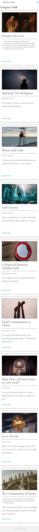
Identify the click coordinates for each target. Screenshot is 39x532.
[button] (37, 2)
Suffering (17, 49)
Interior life (7, 47)
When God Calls (12, 150)
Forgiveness (8, 45)
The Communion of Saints (19, 493)
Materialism (19, 47)
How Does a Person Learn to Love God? (18, 381)
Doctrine (6, 98)
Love (13, 47)
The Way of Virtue (9, 2)
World (12, 503)
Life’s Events (10, 207)
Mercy (32, 47)
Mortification (20, 501)
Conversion (7, 43)
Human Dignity (23, 45)
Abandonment (8, 499)
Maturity (27, 47)
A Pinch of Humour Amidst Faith (15, 266)
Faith (33, 43)
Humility (31, 45)
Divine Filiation (17, 43)
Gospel (14, 45)
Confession (16, 41)
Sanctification (8, 49)
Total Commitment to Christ (16, 323)
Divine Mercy (26, 43)
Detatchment (18, 499)
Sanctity (10, 156)
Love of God (10, 436)
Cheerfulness (8, 273)
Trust (22, 49)
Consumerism (25, 41)
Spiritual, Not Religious (17, 93)
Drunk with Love (13, 36)
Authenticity (8, 41)
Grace (10, 501)
